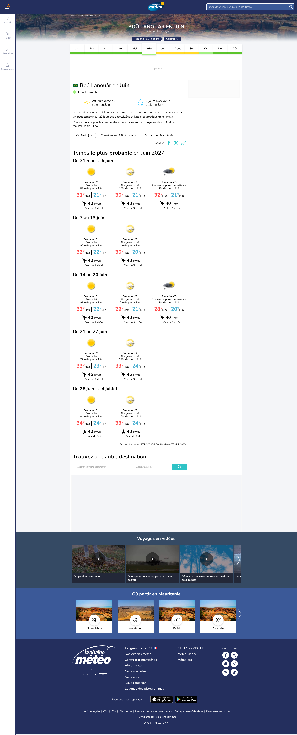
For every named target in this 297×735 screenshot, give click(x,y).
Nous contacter (135, 683)
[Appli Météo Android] (186, 699)
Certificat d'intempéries (141, 660)
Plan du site (125, 711)
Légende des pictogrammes (144, 689)
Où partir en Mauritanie (159, 135)
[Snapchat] (225, 663)
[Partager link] (183, 143)
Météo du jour (84, 135)
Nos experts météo (138, 654)
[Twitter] (234, 655)
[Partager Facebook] (169, 143)
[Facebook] (225, 655)
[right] (238, 560)
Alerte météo (134, 665)
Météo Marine (187, 654)
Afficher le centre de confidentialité (157, 717)
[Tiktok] (234, 672)
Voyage (74, 15)
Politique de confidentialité (189, 711)
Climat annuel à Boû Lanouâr (119, 135)
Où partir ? (172, 39)
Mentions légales (91, 711)
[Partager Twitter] (176, 143)
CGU (105, 711)
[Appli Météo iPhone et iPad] (161, 699)
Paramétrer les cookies (218, 711)
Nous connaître (135, 671)
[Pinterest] (225, 672)
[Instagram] (234, 663)
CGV (113, 711)
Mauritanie (83, 15)
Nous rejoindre (135, 677)
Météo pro (185, 660)
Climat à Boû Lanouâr (146, 39)
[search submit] (291, 6)
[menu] (7, 7)
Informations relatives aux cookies (153, 711)
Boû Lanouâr (95, 15)
